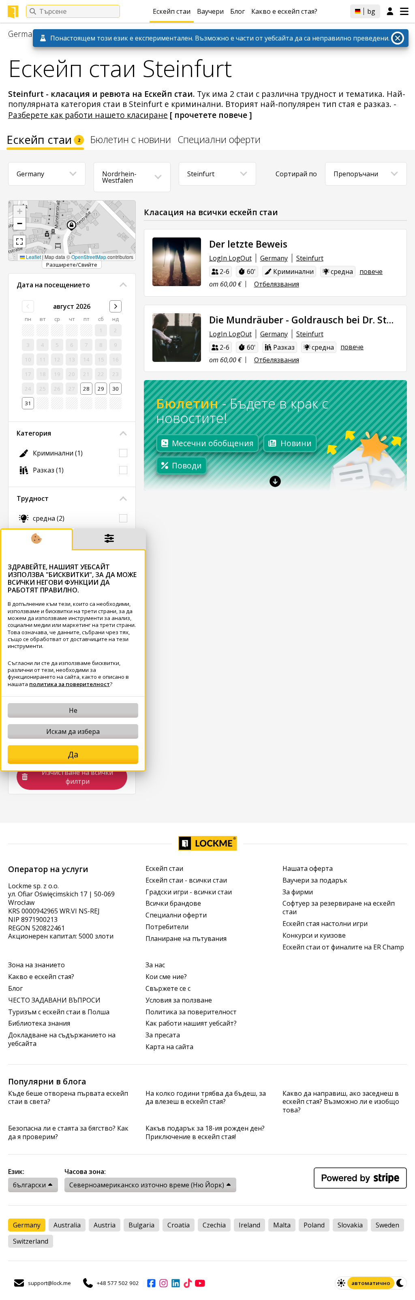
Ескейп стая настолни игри (325, 923)
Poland (314, 1225)
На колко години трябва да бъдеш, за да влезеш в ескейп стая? (205, 1097)
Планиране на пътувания (186, 938)
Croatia (178, 1225)
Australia (67, 1225)
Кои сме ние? (166, 977)
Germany (24, 33)
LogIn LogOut (230, 258)
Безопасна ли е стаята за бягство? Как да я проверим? (68, 1132)
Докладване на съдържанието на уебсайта (62, 1039)
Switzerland (30, 1241)
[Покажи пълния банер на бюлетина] (275, 481)
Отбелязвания (276, 284)
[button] (19, 211)
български (29, 1184)
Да (73, 754)
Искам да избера (73, 731)
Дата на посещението (53, 284)
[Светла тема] (341, 1283)
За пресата (162, 1035)
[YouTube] (200, 1283)
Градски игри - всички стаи (188, 892)
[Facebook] (151, 1283)
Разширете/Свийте (71, 264)
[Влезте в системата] (390, 11)
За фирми (297, 892)
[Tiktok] (188, 1283)
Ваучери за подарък (314, 880)
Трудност (33, 498)
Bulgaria (141, 1225)
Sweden (387, 1225)
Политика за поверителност (191, 1012)
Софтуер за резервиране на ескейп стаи (338, 907)
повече (371, 271)
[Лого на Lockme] (12, 11)
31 (28, 403)
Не (73, 710)
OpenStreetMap (88, 256)
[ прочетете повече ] (211, 114)
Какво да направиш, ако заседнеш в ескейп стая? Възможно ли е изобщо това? (340, 1101)
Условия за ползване (178, 1000)
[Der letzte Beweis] (176, 261)
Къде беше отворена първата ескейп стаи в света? (68, 1097)
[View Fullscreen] (19, 241)
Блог (237, 11)
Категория (34, 433)
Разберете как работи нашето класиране (88, 114)
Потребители (166, 927)
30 (115, 388)
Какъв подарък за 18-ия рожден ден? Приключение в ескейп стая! (205, 1132)
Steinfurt (309, 258)
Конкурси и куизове (314, 935)
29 (101, 388)
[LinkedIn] (175, 1283)
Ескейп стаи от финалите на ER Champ (343, 947)
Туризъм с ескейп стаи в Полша (58, 1012)
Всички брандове (173, 903)
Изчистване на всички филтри (77, 777)
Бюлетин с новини (130, 140)
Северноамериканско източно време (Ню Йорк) (146, 1184)
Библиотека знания (39, 1023)
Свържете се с (167, 988)
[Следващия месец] (115, 306)
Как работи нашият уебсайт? (191, 1023)
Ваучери (210, 11)
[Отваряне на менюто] (404, 11)
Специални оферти (219, 140)
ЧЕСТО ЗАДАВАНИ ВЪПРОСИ (54, 1000)
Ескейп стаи (171, 11)
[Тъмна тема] (400, 1283)
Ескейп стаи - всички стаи (186, 880)
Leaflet (33, 256)
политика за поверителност (69, 684)
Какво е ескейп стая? (284, 11)
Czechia (214, 1225)
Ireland (249, 1225)
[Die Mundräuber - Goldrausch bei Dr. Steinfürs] (176, 337)
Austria (105, 1225)
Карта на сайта (169, 1047)
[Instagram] (163, 1283)
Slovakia (350, 1225)
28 (86, 388)
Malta (282, 1225)
